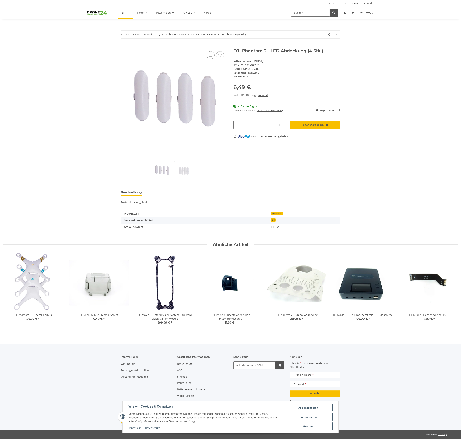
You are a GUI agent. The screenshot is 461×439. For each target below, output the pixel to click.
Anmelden (315, 393)
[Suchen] (334, 13)
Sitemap (182, 376)
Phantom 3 (253, 72)
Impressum (134, 427)
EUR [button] (328, 3)
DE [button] (341, 3)
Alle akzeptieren (308, 407)
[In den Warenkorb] (124, 46)
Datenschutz (152, 427)
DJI (273, 220)
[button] (345, 12)
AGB (179, 370)
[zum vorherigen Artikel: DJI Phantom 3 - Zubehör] (329, 34)
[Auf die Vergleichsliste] (211, 55)
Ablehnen (308, 426)
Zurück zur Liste (131, 34)
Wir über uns (129, 364)
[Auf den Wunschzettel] (220, 55)
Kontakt (368, 3)
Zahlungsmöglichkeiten (135, 370)
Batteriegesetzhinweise (191, 389)
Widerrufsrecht (186, 395)
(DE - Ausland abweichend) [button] (269, 110)
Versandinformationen (134, 376)
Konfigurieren (308, 416)
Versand (263, 95)
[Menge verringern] (237, 125)
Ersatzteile (277, 213)
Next (452, 291)
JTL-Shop (442, 434)
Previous (9, 291)
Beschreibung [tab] (131, 192)
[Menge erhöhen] (280, 125)
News (355, 3)
